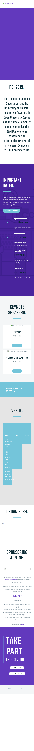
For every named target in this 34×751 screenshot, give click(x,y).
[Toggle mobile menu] (30, 5)
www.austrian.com (11, 580)
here (22, 624)
